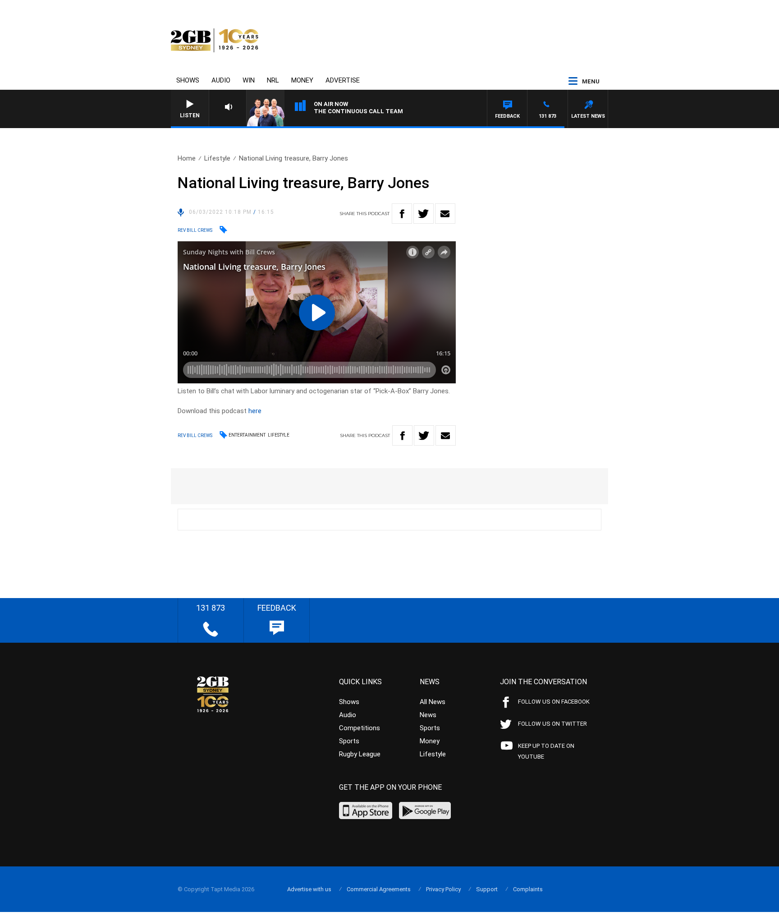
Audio (220, 80)
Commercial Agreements (379, 889)
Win (249, 80)
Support (487, 889)
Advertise (342, 80)
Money (302, 80)
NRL (273, 80)
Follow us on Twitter (552, 723)
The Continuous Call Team (358, 111)
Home (187, 158)
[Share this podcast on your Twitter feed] (423, 213)
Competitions (359, 728)
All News (432, 702)
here (254, 411)
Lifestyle (217, 158)
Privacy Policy (443, 889)
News (428, 715)
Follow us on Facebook (554, 701)
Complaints (528, 889)
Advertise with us (309, 889)
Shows (187, 80)
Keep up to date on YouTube (546, 751)
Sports (349, 741)
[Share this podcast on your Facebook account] (402, 213)
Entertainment (247, 435)
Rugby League (359, 754)
